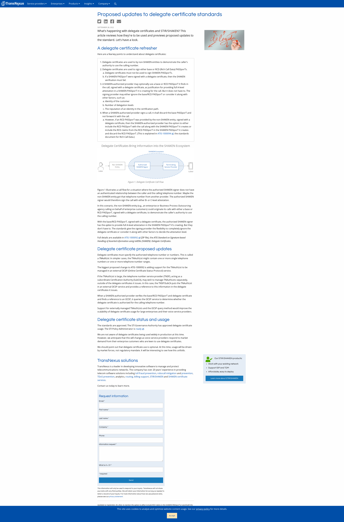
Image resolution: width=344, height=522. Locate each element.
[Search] (115, 3)
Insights (88, 3)
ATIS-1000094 (164, 133)
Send (131, 480)
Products (74, 3)
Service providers (36, 3)
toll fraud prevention (145, 373)
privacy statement (116, 497)
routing (129, 376)
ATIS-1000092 (131, 237)
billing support (141, 376)
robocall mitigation (167, 373)
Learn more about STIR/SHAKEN (224, 378)
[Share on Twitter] (100, 22)
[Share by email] (120, 22)
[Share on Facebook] (113, 22)
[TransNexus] (13, 3)
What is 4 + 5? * (105, 465)
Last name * (104, 418)
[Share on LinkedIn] (107, 22)
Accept (172, 515)
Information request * (108, 444)
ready (138, 328)
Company (103, 3)
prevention (187, 373)
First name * (104, 410)
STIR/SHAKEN (156, 376)
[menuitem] (13, 3)
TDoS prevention (105, 376)
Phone (101, 436)
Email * (102, 401)
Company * (103, 427)
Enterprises (57, 3)
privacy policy (203, 508)
